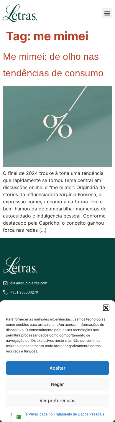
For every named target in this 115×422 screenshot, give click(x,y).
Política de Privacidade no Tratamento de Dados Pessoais (57, 414)
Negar (57, 384)
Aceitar (57, 368)
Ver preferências (57, 400)
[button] (106, 308)
